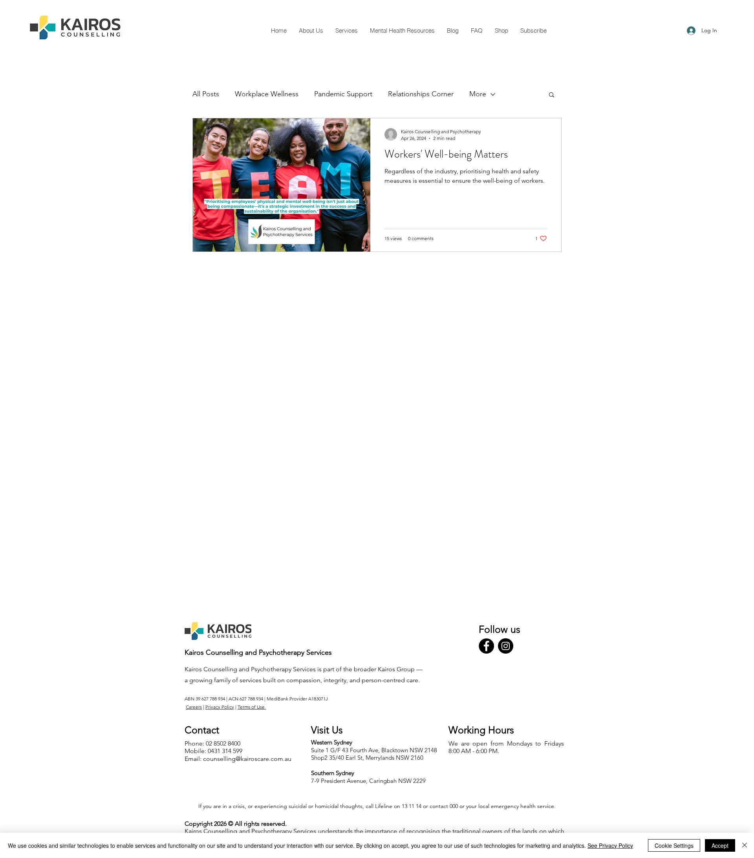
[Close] (744, 845)
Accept (720, 845)
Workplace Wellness (266, 94)
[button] (551, 95)
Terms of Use (252, 707)
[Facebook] (486, 646)
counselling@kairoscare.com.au (247, 758)
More (477, 94)
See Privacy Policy (610, 845)
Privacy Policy (219, 707)
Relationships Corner (421, 94)
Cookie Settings (674, 845)
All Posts (205, 94)
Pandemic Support (343, 94)
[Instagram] (505, 646)
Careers (194, 707)
